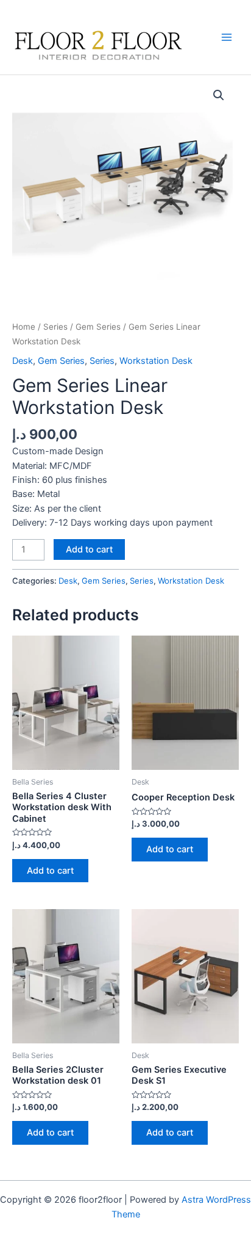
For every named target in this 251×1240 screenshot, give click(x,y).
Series (55, 327)
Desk (22, 360)
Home (23, 327)
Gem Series (98, 327)
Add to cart (89, 549)
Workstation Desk (156, 360)
